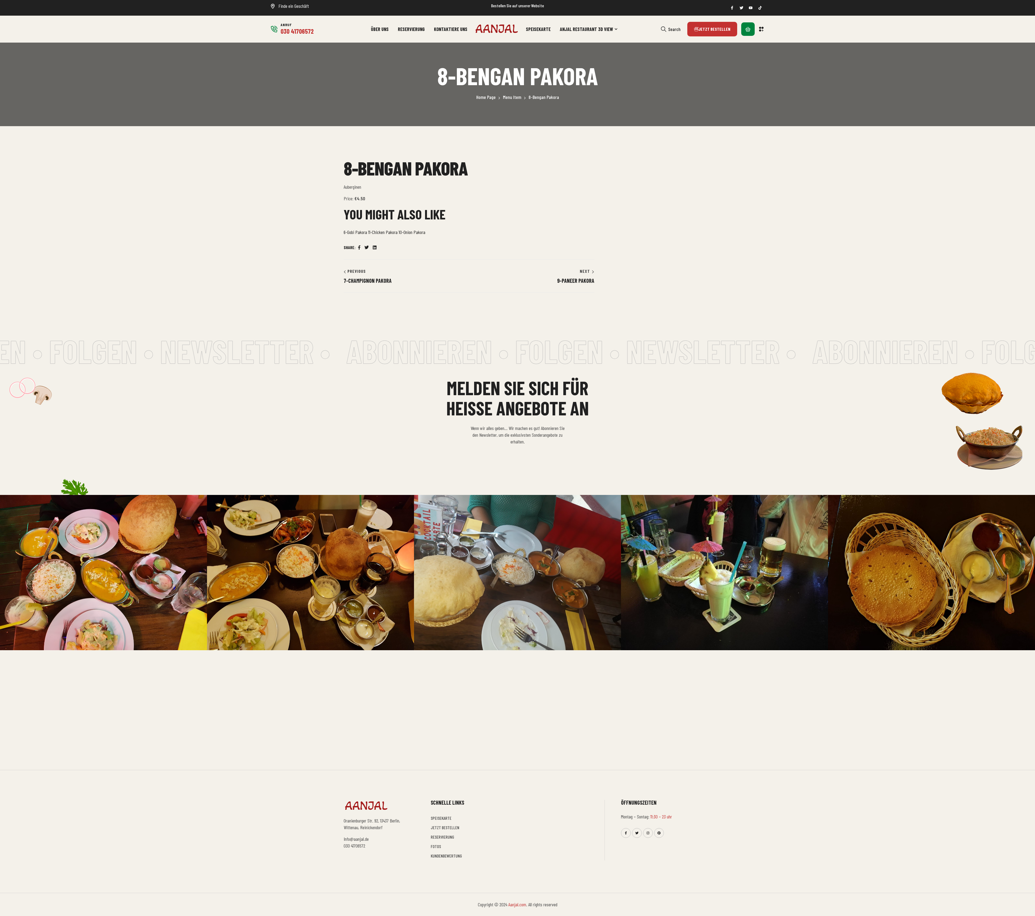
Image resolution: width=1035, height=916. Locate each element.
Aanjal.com (517, 904)
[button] (761, 29)
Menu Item (512, 97)
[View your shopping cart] (748, 29)
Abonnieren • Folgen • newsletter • (484, 350)
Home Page (486, 97)
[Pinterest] (659, 833)
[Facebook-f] (626, 833)
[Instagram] (648, 833)
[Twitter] (637, 833)
